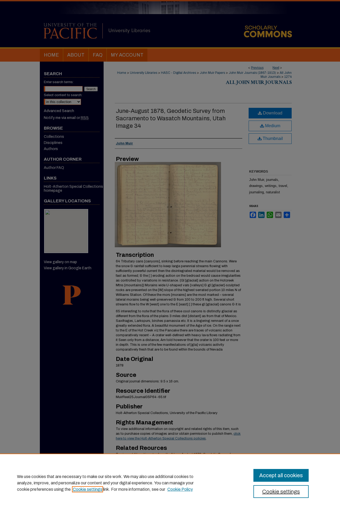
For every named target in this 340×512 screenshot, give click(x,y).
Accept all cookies (281, 475)
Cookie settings (87, 489)
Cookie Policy (180, 489)
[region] (170, 483)
